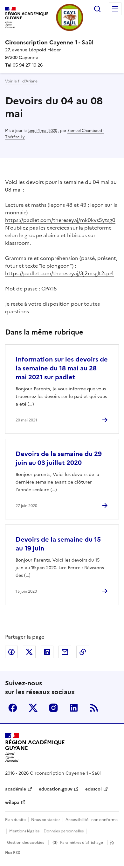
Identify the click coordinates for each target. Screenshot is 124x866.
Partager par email (65, 652)
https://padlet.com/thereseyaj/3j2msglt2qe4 (59, 273)
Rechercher (97, 9)
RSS (94, 707)
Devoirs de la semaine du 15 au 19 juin (58, 544)
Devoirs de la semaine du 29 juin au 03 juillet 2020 (59, 458)
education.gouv (55, 789)
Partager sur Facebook (11, 652)
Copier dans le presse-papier (82, 652)
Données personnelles (64, 831)
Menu (115, 9)
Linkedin (73, 707)
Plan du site (15, 820)
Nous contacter (45, 820)
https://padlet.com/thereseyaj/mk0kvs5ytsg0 (60, 220)
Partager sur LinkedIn (47, 652)
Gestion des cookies (25, 842)
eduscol (93, 789)
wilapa (12, 802)
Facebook (12, 707)
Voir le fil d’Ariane (21, 81)
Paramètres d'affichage (81, 842)
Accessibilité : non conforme (91, 820)
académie (15, 789)
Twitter (33, 707)
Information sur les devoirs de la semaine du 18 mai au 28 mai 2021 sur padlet (62, 368)
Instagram (53, 707)
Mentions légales (24, 831)
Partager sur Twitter (29, 652)
